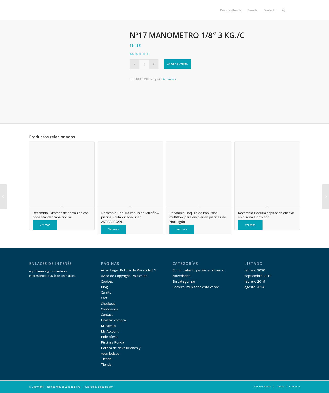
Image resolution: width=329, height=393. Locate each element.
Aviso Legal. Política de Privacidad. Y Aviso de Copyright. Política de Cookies (128, 275)
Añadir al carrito (177, 64)
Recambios (169, 79)
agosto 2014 (254, 287)
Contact (107, 314)
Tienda (106, 358)
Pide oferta (109, 336)
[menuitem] (230, 10)
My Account (110, 331)
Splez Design (105, 386)
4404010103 (140, 54)
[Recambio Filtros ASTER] (325, 196)
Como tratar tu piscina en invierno (198, 270)
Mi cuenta (108, 325)
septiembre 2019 (257, 275)
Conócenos (109, 309)
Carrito (106, 292)
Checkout (108, 303)
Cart (104, 298)
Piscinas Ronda (112, 342)
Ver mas (45, 225)
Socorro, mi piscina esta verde (196, 287)
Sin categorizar (184, 281)
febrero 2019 (254, 281)
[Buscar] (283, 10)
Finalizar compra (113, 320)
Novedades (181, 275)
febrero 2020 (254, 270)
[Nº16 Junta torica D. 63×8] (3, 196)
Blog (104, 287)
